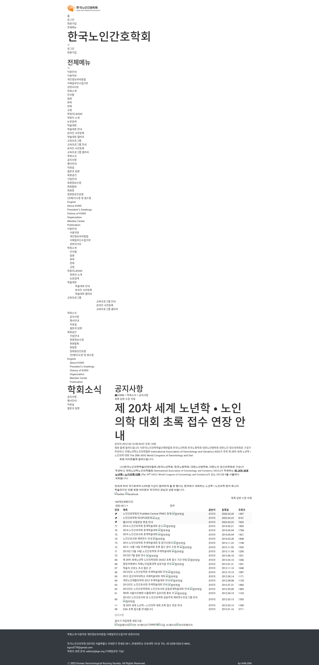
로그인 (70, 19)
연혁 (69, 106)
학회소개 (72, 91)
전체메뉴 (72, 27)
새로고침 (137, 621)
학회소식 (72, 156)
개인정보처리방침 (76, 79)
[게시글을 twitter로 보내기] (119, 494)
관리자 (212, 514)
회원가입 (72, 23)
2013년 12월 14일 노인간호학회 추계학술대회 (147, 551)
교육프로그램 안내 (77, 144)
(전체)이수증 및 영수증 (79, 198)
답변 (122, 399)
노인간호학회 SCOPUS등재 (137, 518)
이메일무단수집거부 (77, 83)
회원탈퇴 (72, 186)
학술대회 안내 (74, 129)
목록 (117, 399)
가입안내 (72, 179)
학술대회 (72, 125)
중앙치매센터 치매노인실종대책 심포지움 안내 (147, 564)
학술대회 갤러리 (75, 137)
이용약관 (72, 75)
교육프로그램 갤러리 (78, 152)
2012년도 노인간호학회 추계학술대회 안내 (145, 572)
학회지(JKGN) (74, 114)
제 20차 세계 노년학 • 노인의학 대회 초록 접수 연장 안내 (152, 605)
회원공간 (72, 175)
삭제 (133, 399)
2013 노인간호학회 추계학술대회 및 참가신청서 (148, 543)
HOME (120, 395)
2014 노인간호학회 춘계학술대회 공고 (143, 526)
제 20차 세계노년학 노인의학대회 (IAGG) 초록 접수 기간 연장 (155, 559)
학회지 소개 (73, 117)
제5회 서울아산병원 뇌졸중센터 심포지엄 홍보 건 (148, 593)
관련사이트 (73, 87)
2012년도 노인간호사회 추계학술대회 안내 (145, 584)
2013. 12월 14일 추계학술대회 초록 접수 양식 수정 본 (151, 547)
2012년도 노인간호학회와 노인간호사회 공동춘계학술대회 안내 (156, 589)
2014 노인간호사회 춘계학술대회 (140, 534)
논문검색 (72, 121)
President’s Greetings (79, 209)
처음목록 (127, 621)
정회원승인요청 (75, 194)
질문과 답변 (73, 171)
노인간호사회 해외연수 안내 (137, 538)
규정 (69, 110)
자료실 (70, 167)
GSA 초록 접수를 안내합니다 (138, 609)
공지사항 (72, 160)
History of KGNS (76, 213)
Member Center (76, 221)
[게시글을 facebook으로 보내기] (131, 494)
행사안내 (72, 163)
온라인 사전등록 (75, 133)
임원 (69, 98)
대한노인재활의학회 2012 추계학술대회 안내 (146, 580)
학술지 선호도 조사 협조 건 (137, 568)
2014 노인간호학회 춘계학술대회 (140, 530)
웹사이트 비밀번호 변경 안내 (138, 522)
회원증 (70, 190)
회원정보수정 (74, 183)
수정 (127, 399)
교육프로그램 (74, 140)
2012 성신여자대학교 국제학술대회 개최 (144, 576)
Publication (73, 225)
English (71, 202)
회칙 (69, 102)
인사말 (70, 95)
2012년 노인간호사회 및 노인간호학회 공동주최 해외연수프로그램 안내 (160, 597)
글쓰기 (118, 621)
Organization (74, 217)
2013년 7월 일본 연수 (134, 555)
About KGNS (74, 206)
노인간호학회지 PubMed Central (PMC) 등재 (147, 513)
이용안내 (72, 72)
